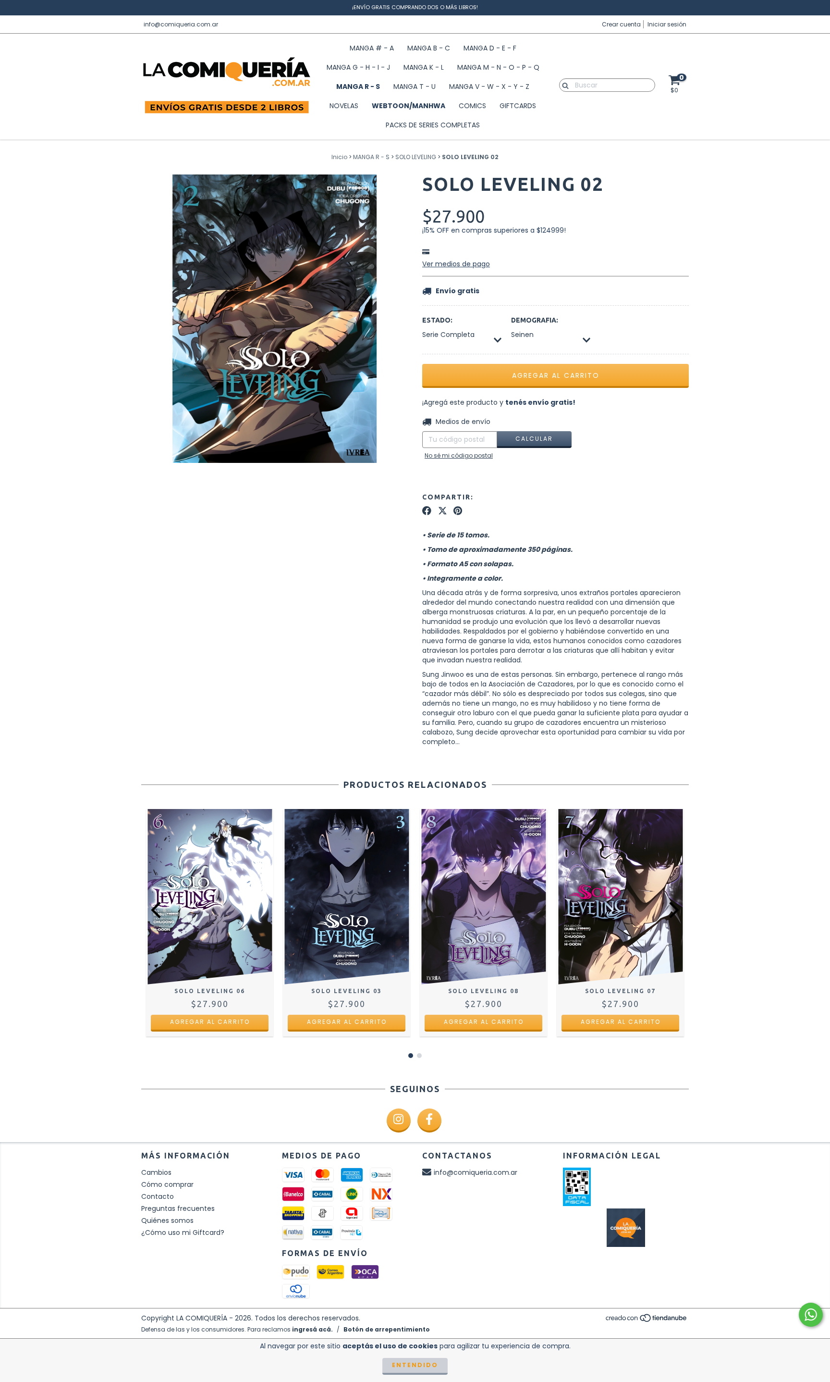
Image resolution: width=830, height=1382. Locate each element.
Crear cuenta (621, 24)
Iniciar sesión (666, 24)
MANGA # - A (372, 48)
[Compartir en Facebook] (426, 511)
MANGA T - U (414, 86)
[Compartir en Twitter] (442, 511)
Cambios (156, 1172)
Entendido (415, 1365)
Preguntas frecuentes (178, 1208)
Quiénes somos (167, 1220)
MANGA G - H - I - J (358, 67)
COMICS (472, 106)
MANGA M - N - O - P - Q (498, 67)
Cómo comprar (167, 1184)
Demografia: (534, 320)
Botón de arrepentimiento (386, 1329)
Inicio (339, 157)
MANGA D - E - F (490, 48)
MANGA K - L (423, 67)
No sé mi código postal (459, 455)
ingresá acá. (312, 1329)
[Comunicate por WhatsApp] (811, 1315)
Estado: (437, 320)
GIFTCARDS (518, 106)
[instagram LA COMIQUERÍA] (399, 1120)
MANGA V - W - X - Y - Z (489, 86)
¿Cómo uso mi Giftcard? (182, 1232)
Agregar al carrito (210, 1022)
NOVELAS (344, 106)
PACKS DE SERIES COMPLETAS (433, 125)
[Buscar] (563, 84)
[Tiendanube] (647, 1321)
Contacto (157, 1196)
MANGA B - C (428, 48)
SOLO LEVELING (415, 157)
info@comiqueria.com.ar (181, 24)
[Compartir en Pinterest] (457, 511)
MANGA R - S (358, 86)
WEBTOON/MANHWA (408, 106)
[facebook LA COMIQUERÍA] (429, 1120)
